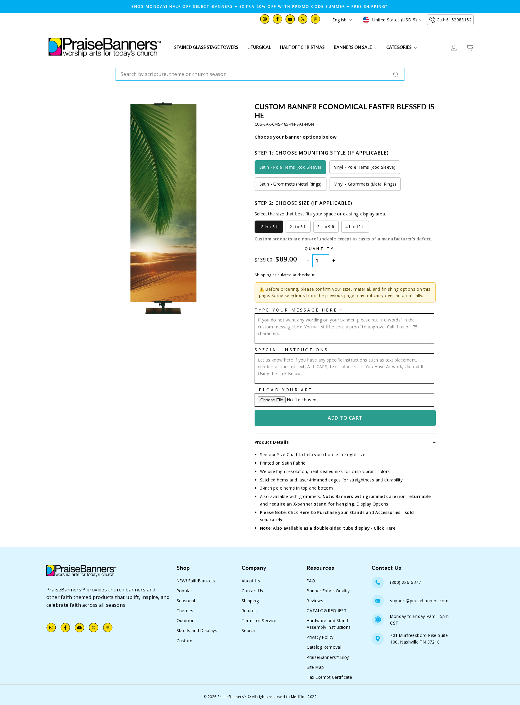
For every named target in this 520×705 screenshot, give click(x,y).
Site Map (315, 667)
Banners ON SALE (353, 47)
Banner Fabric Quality (328, 591)
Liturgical (259, 47)
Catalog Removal (324, 647)
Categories (399, 47)
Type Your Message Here (296, 310)
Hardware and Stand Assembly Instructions (329, 624)
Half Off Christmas (302, 47)
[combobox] (260, 74)
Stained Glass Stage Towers (206, 47)
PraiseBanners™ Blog (328, 657)
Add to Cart (345, 418)
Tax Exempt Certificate (329, 677)
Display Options (372, 504)
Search (248, 630)
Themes (185, 610)
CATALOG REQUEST (327, 610)
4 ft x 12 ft (355, 226)
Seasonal (186, 600)
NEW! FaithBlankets (196, 581)
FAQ (311, 581)
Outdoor (185, 620)
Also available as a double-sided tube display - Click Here (334, 528)
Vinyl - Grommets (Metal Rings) (365, 184)
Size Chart (287, 454)
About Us (251, 581)
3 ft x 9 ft (326, 226)
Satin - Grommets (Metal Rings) (290, 184)
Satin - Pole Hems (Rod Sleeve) (290, 167)
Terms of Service (259, 620)
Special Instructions (292, 349)
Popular (184, 591)
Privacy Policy (320, 637)
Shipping (250, 600)
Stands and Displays (197, 630)
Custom (184, 641)
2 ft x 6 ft (298, 226)
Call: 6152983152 (454, 20)
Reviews (315, 600)
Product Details (272, 442)
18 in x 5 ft (269, 226)
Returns (249, 610)
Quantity (319, 248)
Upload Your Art (284, 390)
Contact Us (252, 591)
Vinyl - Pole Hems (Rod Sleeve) (364, 167)
